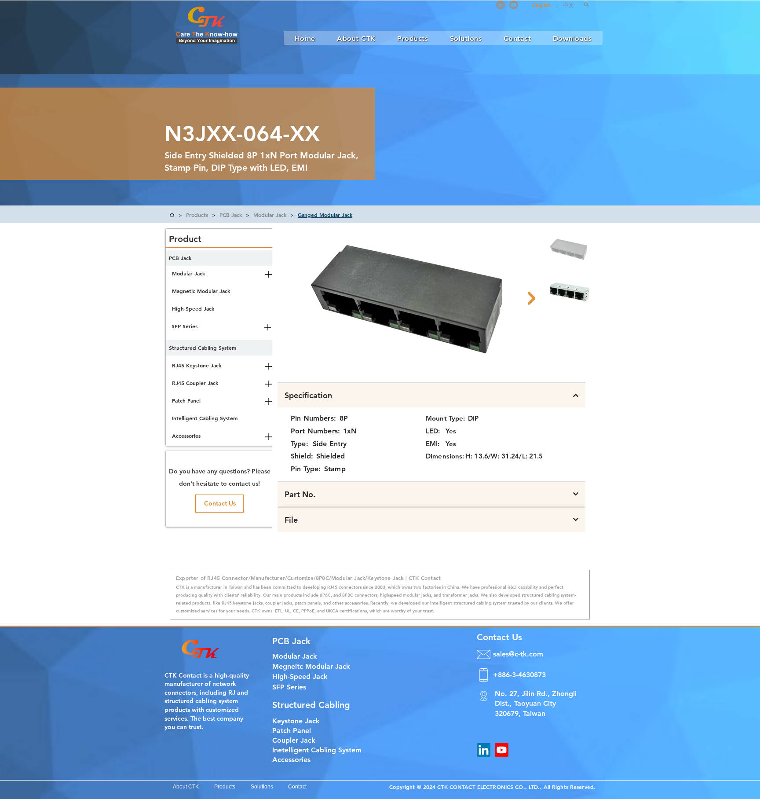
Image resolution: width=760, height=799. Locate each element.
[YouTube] (513, 4)
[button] (586, 4)
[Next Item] (531, 298)
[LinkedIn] (500, 4)
